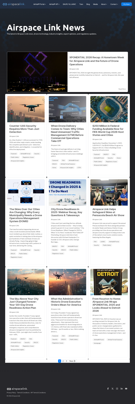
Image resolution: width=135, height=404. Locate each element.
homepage (97, 343)
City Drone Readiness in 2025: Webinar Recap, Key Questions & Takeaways (66, 212)
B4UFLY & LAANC (69, 4)
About (103, 4)
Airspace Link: (74, 69)
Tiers (81, 4)
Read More (122, 89)
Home (54, 167)
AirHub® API (53, 4)
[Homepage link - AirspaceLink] (17, 389)
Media (95, 4)
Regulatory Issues (28, 157)
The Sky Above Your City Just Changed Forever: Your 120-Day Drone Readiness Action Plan (23, 303)
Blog (88, 4)
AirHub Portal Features (68, 164)
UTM (79, 167)
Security (36, 154)
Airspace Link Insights (17, 161)
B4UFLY (106, 154)
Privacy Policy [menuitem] (11, 392)
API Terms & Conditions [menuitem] (38, 392)
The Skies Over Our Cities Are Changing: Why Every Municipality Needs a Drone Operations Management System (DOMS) (25, 215)
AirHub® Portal (38, 4)
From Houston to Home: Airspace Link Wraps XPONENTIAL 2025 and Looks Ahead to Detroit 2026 (106, 304)
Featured (13, 154)
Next (71, 361)
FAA (63, 160)
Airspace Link (14, 136)
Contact (113, 4)
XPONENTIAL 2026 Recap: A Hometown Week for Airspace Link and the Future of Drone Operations (96, 61)
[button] (108, 388)
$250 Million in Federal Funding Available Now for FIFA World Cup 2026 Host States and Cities (108, 130)
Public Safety (15, 157)
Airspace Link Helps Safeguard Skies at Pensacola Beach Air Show (108, 212)
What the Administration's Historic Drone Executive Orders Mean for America (67, 301)
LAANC (103, 241)
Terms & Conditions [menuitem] (23, 392)
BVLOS (54, 164)
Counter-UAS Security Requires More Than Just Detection (24, 128)
